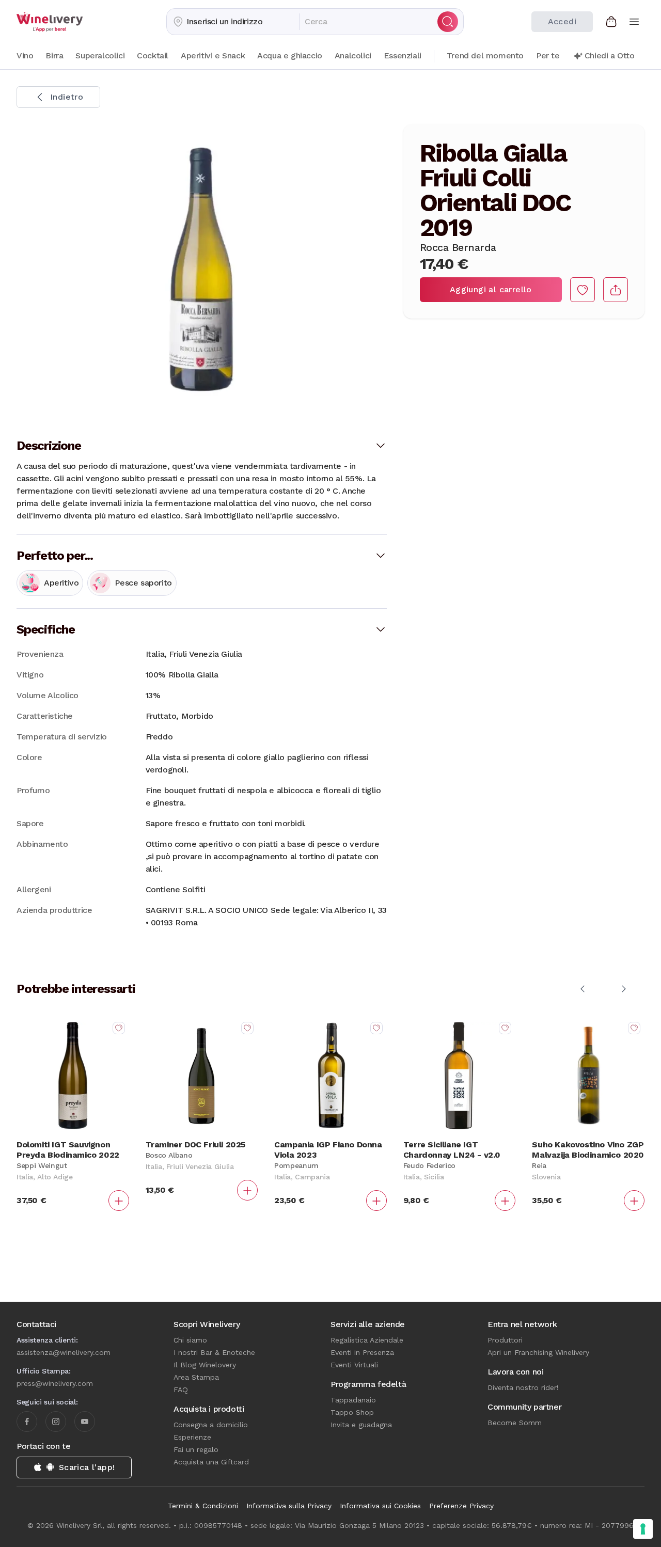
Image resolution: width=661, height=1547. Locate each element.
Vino (25, 55)
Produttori (505, 1340)
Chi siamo (190, 1340)
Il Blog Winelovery (205, 1365)
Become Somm (514, 1422)
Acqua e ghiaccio (289, 55)
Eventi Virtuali (354, 1365)
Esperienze (192, 1437)
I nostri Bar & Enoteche (214, 1352)
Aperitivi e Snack (213, 55)
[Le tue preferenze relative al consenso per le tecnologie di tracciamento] (643, 1529)
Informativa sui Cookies (380, 1506)
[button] (233, 22)
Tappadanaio (353, 1400)
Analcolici (353, 55)
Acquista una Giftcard (211, 1462)
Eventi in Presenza (362, 1352)
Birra (54, 55)
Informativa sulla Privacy (289, 1506)
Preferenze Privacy (461, 1506)
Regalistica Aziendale (366, 1340)
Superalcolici (99, 55)
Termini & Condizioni (203, 1506)
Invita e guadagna (361, 1424)
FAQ (181, 1389)
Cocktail (152, 55)
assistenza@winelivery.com (64, 1352)
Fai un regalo (196, 1449)
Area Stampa (196, 1377)
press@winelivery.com (55, 1383)
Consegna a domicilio (211, 1424)
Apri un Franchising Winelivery (538, 1352)
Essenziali (402, 55)
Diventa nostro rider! (523, 1387)
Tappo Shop (352, 1412)
